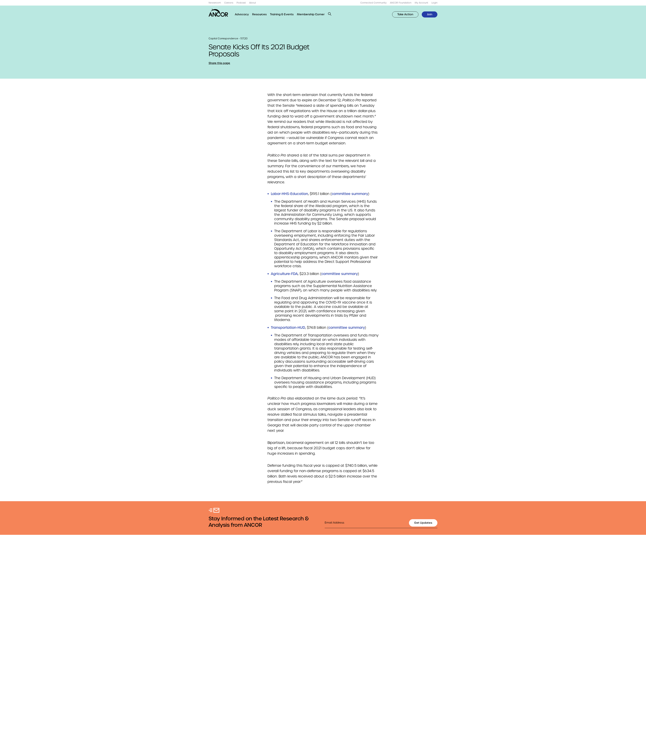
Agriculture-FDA (284, 274)
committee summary (350, 194)
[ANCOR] (218, 13)
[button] (330, 14)
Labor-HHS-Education (289, 194)
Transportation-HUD (288, 327)
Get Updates (423, 523)
